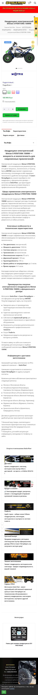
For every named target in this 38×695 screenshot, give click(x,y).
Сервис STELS (9, 584)
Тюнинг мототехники (12, 561)
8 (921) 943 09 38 (12, 672)
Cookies (11, 688)
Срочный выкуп (10, 536)
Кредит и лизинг (11, 488)
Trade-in (7, 511)
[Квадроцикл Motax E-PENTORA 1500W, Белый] (19, 52)
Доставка (8, 463)
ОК (4, 692)
